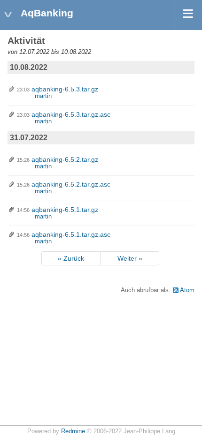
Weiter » (129, 258)
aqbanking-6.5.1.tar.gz (64, 209)
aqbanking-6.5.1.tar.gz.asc (70, 234)
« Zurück (71, 258)
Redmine (73, 431)
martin (43, 96)
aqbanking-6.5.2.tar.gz (64, 159)
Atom (187, 290)
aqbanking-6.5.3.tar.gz (64, 89)
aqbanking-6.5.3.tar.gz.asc (70, 114)
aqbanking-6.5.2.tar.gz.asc (70, 184)
